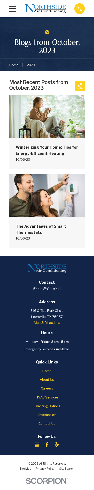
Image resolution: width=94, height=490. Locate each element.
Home (47, 371)
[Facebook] (47, 444)
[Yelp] (56, 444)
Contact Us (46, 423)
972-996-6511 (47, 288)
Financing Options (47, 406)
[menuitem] (25, 468)
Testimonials (47, 415)
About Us (47, 379)
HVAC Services (47, 397)
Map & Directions (47, 323)
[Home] (45, 8)
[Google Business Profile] (37, 444)
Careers (47, 388)
